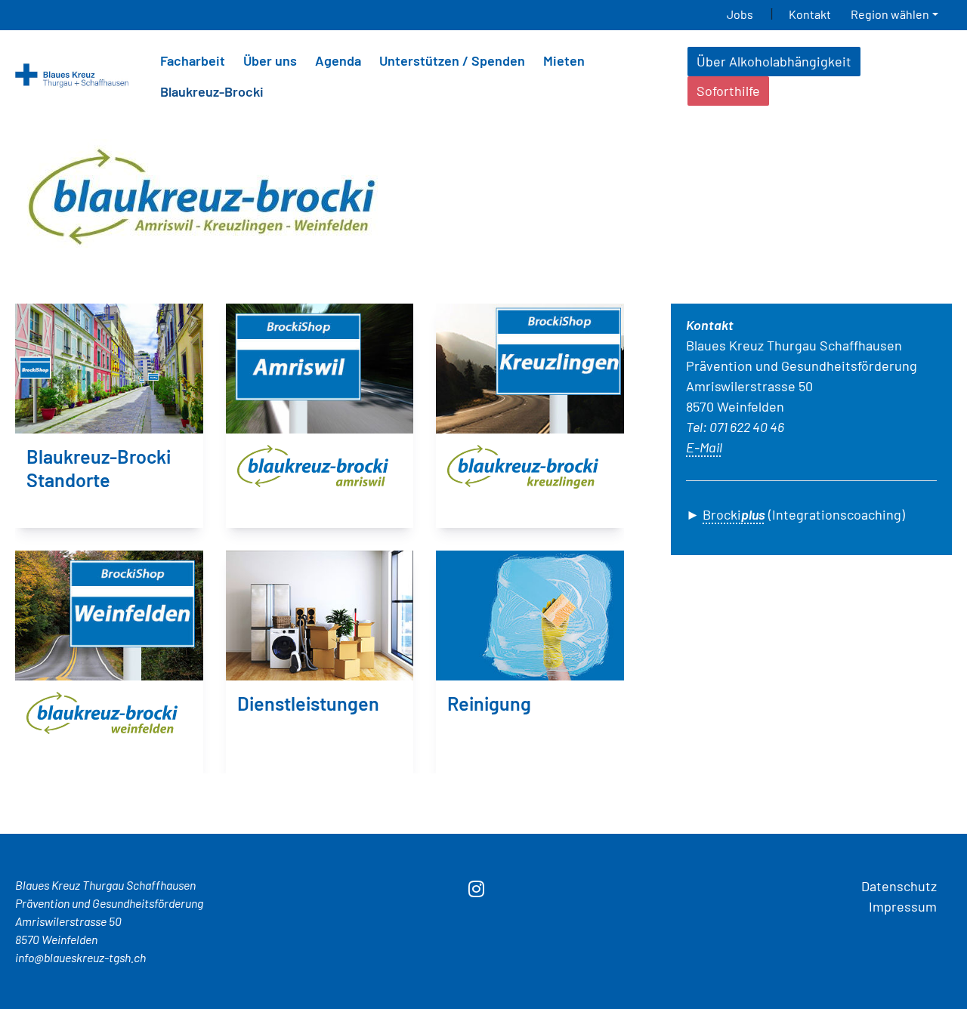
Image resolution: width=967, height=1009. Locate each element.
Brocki (734, 514)
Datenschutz (899, 886)
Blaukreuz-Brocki (212, 91)
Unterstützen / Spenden (452, 60)
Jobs (742, 14)
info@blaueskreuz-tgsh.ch (80, 957)
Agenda (338, 60)
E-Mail (704, 447)
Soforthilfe (728, 90)
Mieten (564, 60)
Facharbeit (192, 60)
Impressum (903, 906)
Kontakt (810, 14)
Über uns (270, 60)
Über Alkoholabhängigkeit (774, 61)
